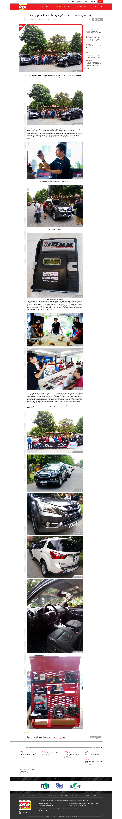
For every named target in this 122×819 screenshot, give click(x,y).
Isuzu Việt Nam (47, 737)
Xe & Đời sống (57, 6)
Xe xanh (40, 6)
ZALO (68, 1)
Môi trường (78, 6)
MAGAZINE (93, 1)
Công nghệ (68, 6)
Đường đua (95, 6)
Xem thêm (86, 68)
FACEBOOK (74, 1)
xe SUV (42, 133)
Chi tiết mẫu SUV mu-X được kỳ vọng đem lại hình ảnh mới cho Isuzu (28, 754)
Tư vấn (86, 6)
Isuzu (67, 129)
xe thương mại (55, 737)
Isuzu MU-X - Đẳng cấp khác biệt (50, 753)
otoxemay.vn (99, 747)
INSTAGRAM (86, 1)
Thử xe (48, 6)
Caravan (35, 737)
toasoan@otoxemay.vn (47, 805)
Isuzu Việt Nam (67, 133)
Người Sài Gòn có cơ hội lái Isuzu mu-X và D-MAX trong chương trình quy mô (71, 754)
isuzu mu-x (63, 737)
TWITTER (80, 1)
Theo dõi (100, 1)
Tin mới (32, 6)
